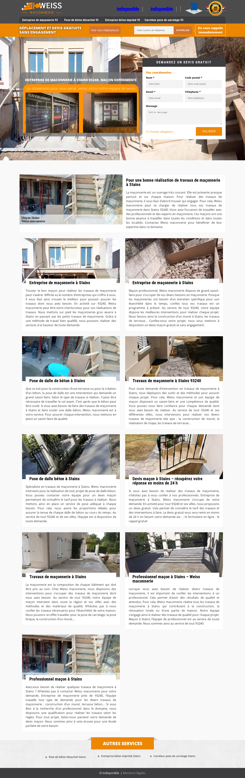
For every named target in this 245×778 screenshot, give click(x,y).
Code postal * (193, 77)
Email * (151, 92)
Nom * (150, 77)
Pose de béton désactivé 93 (81, 20)
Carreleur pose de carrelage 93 (164, 20)
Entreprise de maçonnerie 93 (40, 20)
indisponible (128, 9)
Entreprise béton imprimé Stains (120, 756)
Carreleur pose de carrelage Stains (174, 756)
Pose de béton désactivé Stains (67, 757)
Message (151, 106)
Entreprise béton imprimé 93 (122, 20)
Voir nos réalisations (105, 30)
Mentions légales (134, 773)
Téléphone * (193, 92)
